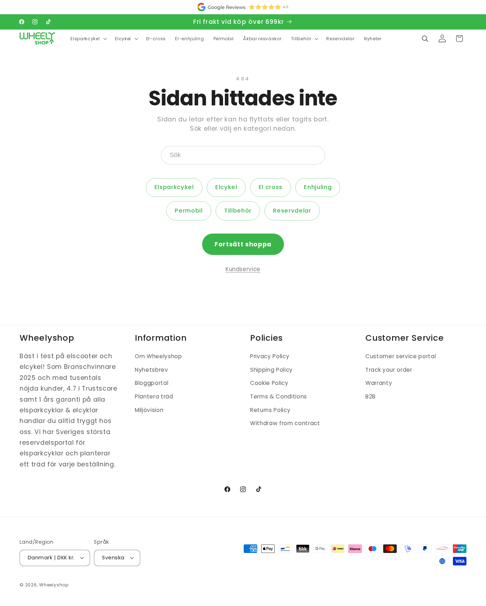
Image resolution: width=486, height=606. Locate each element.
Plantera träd (154, 396)
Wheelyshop (54, 585)
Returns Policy (270, 410)
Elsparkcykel (174, 187)
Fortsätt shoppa (243, 244)
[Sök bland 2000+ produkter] (424, 38)
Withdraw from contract (285, 423)
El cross (270, 187)
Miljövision (149, 410)
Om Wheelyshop (158, 356)
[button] (88, 38)
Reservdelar (292, 211)
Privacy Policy (269, 356)
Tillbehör (238, 211)
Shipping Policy (271, 369)
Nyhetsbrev (151, 369)
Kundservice (243, 269)
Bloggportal (151, 383)
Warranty (378, 383)
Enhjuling (318, 187)
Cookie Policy (269, 383)
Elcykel (226, 187)
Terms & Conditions (278, 396)
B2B (370, 396)
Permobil (188, 211)
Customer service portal (400, 356)
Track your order (388, 369)
